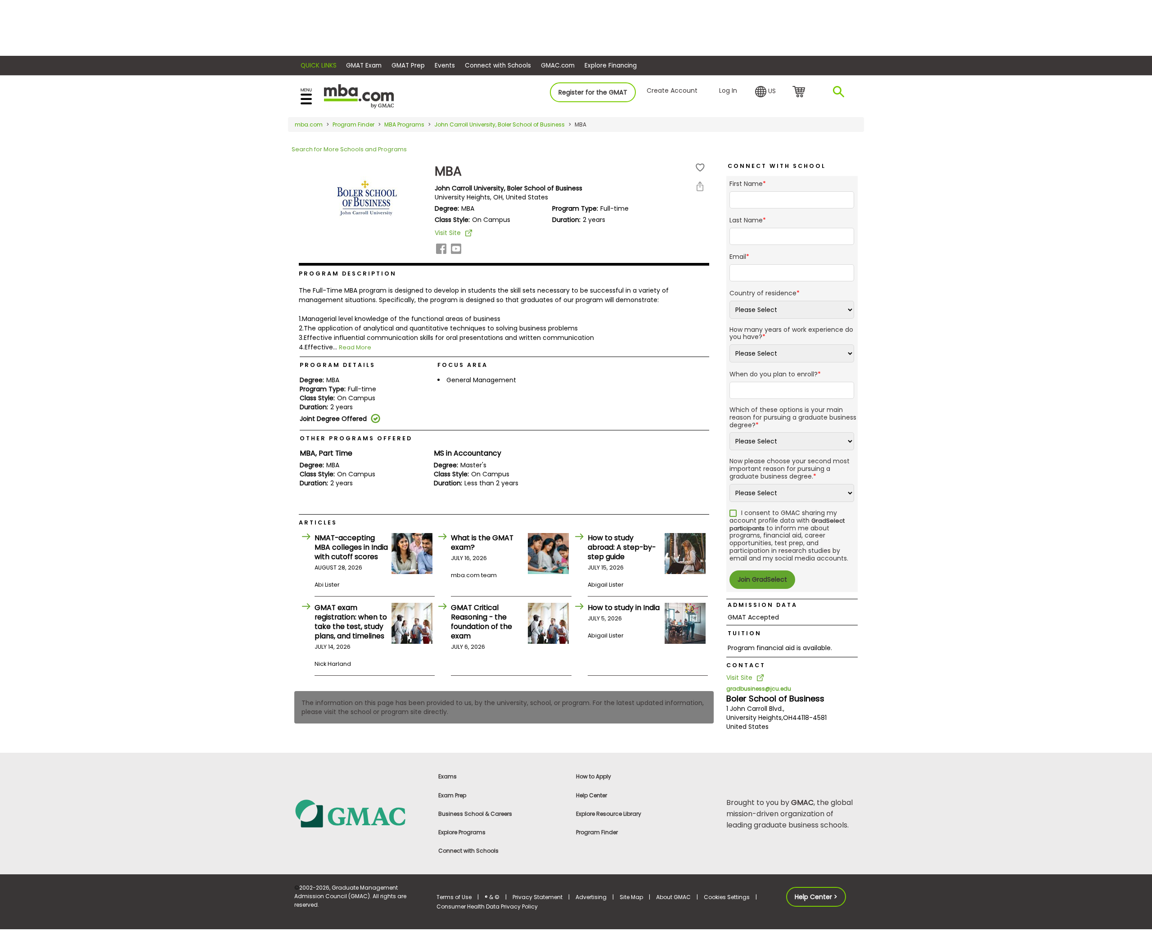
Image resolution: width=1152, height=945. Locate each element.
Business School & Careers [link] (475, 814)
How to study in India (624, 607)
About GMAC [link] (673, 897)
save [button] (700, 167)
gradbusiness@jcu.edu (758, 688)
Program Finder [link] (597, 832)
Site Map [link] (631, 897)
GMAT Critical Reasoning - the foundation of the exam (481, 621)
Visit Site (448, 232)
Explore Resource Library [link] (608, 814)
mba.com (309, 124)
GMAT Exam (364, 65)
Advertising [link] (591, 897)
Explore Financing (611, 65)
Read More (355, 347)
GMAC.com (558, 65)
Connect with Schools (498, 65)
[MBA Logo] (359, 95)
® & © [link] (492, 897)
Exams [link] (447, 776)
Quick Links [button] (319, 65)
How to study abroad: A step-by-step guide (622, 547)
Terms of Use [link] (454, 897)
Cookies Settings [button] (727, 897)
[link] (360, 813)
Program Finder (353, 124)
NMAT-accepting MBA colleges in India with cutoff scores (351, 547)
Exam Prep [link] (452, 795)
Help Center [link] (591, 795)
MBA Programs (404, 124)
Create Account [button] (672, 90)
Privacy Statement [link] (537, 897)
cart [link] (800, 92)
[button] (765, 92)
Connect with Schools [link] (468, 851)
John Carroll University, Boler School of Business (499, 124)
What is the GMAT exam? (482, 542)
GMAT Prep (408, 65)
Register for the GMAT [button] (592, 92)
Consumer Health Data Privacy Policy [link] (487, 906)
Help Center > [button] (816, 896)
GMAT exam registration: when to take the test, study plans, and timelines (351, 621)
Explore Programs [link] (462, 832)
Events (445, 65)
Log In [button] (728, 90)
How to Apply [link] (593, 776)
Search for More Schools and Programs (349, 149)
